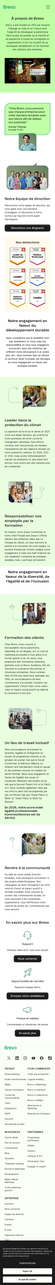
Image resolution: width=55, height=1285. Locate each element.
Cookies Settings (27, 1263)
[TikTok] (50, 1058)
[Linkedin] (17, 1058)
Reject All (27, 1271)
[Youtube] (33, 1058)
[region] (27, 1263)
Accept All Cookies (27, 1279)
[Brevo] (10, 7)
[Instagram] (25, 1058)
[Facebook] (42, 1058)
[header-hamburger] (47, 6)
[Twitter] (9, 1058)
